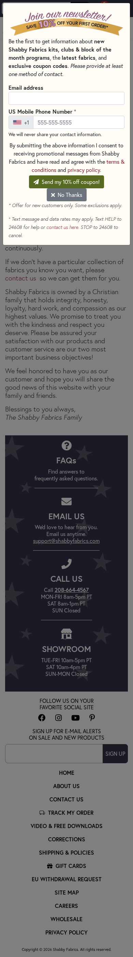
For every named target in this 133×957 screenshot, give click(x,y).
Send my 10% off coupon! (70, 181)
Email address (26, 87)
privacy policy (84, 169)
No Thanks (69, 194)
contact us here (62, 227)
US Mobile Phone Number (42, 111)
